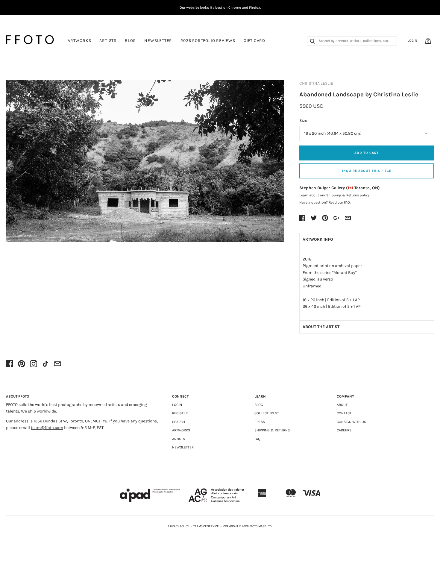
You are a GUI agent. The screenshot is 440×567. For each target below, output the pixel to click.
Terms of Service (206, 526)
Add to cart (366, 153)
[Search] (312, 42)
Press (259, 422)
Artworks (79, 40)
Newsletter (158, 40)
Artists (107, 40)
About (342, 405)
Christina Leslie (316, 83)
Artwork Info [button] (318, 239)
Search (178, 422)
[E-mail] (57, 364)
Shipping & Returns (272, 430)
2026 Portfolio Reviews (207, 40)
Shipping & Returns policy (348, 195)
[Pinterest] (21, 364)
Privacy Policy (178, 526)
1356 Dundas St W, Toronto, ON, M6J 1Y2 (70, 421)
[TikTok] (45, 364)
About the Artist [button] (321, 326)
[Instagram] (33, 364)
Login (412, 41)
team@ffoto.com (47, 427)
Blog (130, 40)
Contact (344, 413)
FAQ (257, 439)
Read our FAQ (339, 202)
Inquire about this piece (366, 171)
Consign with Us (351, 422)
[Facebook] (9, 364)
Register (180, 413)
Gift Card (254, 40)
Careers (344, 430)
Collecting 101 (267, 413)
